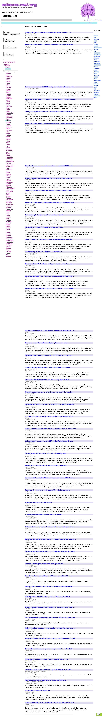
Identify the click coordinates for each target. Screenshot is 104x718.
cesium (8, 103)
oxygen (8, 179)
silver (7, 213)
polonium (8, 185)
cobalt (7, 108)
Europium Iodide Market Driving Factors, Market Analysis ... (46, 343)
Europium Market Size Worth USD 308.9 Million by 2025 (45, 453)
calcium (8, 97)
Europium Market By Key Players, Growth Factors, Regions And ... (49, 276)
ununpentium (9, 240)
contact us (90, 23)
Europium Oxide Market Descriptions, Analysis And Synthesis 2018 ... (50, 202)
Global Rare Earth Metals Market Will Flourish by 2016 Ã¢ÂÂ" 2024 (49, 703)
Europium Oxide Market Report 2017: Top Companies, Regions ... (49, 355)
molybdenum (9, 165)
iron (7, 146)
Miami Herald (97, 56)
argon (7, 79)
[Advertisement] (42, 69)
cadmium (8, 95)
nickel (7, 171)
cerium (8, 101)
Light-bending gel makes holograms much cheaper (43, 252)
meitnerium (9, 160)
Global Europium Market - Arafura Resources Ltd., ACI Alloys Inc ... (49, 392)
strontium (8, 217)
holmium (8, 138)
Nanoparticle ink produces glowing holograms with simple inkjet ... (49, 649)
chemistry (7, 65)
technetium (9, 221)
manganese (9, 158)
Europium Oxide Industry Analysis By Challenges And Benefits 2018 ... (50, 99)
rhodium (8, 198)
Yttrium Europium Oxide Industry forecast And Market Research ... (49, 111)
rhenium (8, 196)
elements (7, 67)
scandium (8, 207)
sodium (8, 215)
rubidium (8, 201)
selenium (8, 210)
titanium (8, 232)
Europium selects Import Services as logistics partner (44, 227)
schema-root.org (9, 62)
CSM (95, 42)
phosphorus (9, 182)
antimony (8, 78)
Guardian (96, 49)
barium (8, 84)
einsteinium (9, 117)
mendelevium (10, 161)
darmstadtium (10, 113)
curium (8, 111)
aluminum (8, 75)
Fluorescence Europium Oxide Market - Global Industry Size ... (48, 659)
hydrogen (8, 139)
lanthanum (9, 149)
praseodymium (10, 188)
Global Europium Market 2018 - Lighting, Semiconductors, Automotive (50, 429)
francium (8, 125)
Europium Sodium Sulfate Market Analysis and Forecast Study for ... (50, 478)
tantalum (8, 220)
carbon (8, 100)
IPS (95, 51)
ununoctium (9, 239)
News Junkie (97, 63)
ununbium (8, 235)
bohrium (8, 90)
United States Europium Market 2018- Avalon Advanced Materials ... (49, 239)
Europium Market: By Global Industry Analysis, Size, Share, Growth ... (50, 539)
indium (8, 141)
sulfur (7, 218)
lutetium (8, 155)
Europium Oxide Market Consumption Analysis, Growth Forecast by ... (50, 123)
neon (7, 168)
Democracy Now (98, 47)
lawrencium (9, 150)
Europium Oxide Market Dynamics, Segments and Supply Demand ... (50, 44)
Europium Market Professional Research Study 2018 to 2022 (47, 380)
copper (8, 109)
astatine (8, 83)
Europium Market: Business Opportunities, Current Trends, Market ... (50, 288)
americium (9, 76)
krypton (8, 147)
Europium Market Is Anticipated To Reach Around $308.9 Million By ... (50, 404)
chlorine (8, 105)
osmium (8, 177)
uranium (8, 246)
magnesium (9, 157)
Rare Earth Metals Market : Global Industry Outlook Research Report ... (51, 638)
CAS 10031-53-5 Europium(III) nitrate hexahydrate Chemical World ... (50, 416)
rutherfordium (10, 204)
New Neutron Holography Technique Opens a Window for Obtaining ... (50, 617)
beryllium (8, 87)
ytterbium (8, 251)
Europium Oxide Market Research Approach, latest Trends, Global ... (50, 264)
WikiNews (96, 94)
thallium (8, 226)
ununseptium (9, 243)
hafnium (8, 133)
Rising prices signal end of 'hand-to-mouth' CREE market (46, 680)
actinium (8, 73)
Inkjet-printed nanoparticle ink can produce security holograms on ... (50, 628)
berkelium (9, 86)
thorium (8, 228)
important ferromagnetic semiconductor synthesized (44, 564)
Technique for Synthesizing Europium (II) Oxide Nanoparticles (47, 490)
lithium (8, 154)
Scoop (95, 78)
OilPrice (96, 66)
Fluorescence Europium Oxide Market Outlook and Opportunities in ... (50, 331)
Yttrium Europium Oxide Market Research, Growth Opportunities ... (49, 190)
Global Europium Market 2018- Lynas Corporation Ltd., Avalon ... (48, 367)
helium (8, 136)
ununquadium (10, 242)
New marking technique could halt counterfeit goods (44, 215)
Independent (97, 53)
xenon (7, 250)
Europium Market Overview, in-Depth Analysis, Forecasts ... (46, 465)
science (6, 64)
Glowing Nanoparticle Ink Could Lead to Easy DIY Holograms (47, 597)
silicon (8, 212)
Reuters (96, 77)
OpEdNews (96, 68)
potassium (9, 187)
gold (7, 131)
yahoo (94, 20)
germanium (9, 130)
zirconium (8, 256)
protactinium (9, 191)
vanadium (8, 248)
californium (9, 98)
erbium (8, 119)
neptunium (9, 169)
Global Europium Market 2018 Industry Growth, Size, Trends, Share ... (50, 87)
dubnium (8, 114)
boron (7, 92)
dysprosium (9, 116)
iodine (7, 142)
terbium (8, 224)
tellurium (8, 223)
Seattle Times (97, 80)
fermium (8, 122)
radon (7, 194)
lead (7, 152)
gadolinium (9, 127)
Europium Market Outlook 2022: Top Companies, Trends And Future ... (50, 551)
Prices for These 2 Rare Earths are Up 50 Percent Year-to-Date (48, 670)
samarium (9, 206)
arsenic (8, 81)
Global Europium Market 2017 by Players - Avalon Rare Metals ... (48, 178)
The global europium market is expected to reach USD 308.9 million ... (50, 166)
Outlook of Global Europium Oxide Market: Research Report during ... (50, 527)
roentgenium (9, 199)
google (89, 20)
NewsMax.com (97, 65)
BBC (95, 37)
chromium (9, 106)
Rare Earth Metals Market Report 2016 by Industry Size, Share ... (48, 576)
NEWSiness (96, 61)
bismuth (8, 89)
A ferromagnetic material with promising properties (43, 514)
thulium (8, 229)
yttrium (8, 253)
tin (6, 231)
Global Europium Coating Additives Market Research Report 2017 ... (50, 607)
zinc (7, 254)
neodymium (9, 166)
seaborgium (9, 209)
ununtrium (9, 245)
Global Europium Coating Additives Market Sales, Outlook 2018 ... (49, 32)
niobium (8, 172)
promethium (9, 190)
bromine (8, 94)
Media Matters (97, 54)
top (99, 714)
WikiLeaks (96, 92)
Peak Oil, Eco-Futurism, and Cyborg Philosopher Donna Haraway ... (49, 586)
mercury (8, 163)
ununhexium (9, 237)
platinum (8, 183)
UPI (95, 89)
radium (8, 193)
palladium (8, 180)
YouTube (99, 20)
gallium (8, 128)
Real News (96, 75)
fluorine (8, 124)
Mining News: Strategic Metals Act (37, 690)
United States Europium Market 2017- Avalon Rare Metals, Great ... (49, 441)
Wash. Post (97, 90)
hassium (8, 135)
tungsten (8, 234)
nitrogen (8, 174)
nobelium (8, 176)
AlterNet (96, 35)
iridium (8, 144)
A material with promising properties (38, 502)
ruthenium (9, 202)
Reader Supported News (96, 72)
